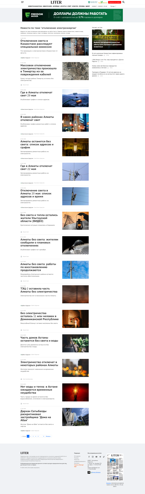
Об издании (77, 456)
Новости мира (47, 6)
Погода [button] (113, 6)
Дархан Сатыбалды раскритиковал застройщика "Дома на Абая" (35, 416)
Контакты (76, 463)
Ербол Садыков (35, 57)
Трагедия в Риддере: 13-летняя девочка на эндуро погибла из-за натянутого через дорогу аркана (108, 74)
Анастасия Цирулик (39, 109)
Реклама (76, 458)
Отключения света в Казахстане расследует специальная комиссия (36, 43)
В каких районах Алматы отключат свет (37, 118)
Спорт (69, 6)
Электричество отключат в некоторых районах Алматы (39, 364)
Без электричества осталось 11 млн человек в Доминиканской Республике (39, 316)
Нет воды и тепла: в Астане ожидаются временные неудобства (39, 389)
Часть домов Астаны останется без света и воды (39, 339)
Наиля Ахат (26, 84)
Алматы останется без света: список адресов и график (36, 144)
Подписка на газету (114, 2)
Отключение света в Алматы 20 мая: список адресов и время (35, 193)
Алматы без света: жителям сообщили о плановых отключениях (39, 242)
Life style (63, 6)
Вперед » (48, 436)
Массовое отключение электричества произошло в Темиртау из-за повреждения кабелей (38, 70)
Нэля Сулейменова (28, 379)
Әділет (87, 6)
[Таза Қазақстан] (103, 2)
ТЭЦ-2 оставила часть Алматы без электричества (38, 290)
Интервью (56, 6)
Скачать (108, 483)
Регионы (82, 6)
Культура (75, 6)
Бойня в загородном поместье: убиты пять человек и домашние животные (108, 44)
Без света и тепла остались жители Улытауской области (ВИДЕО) (39, 218)
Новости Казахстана (35, 6)
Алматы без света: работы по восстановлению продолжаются (38, 267)
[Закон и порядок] (93, 2)
